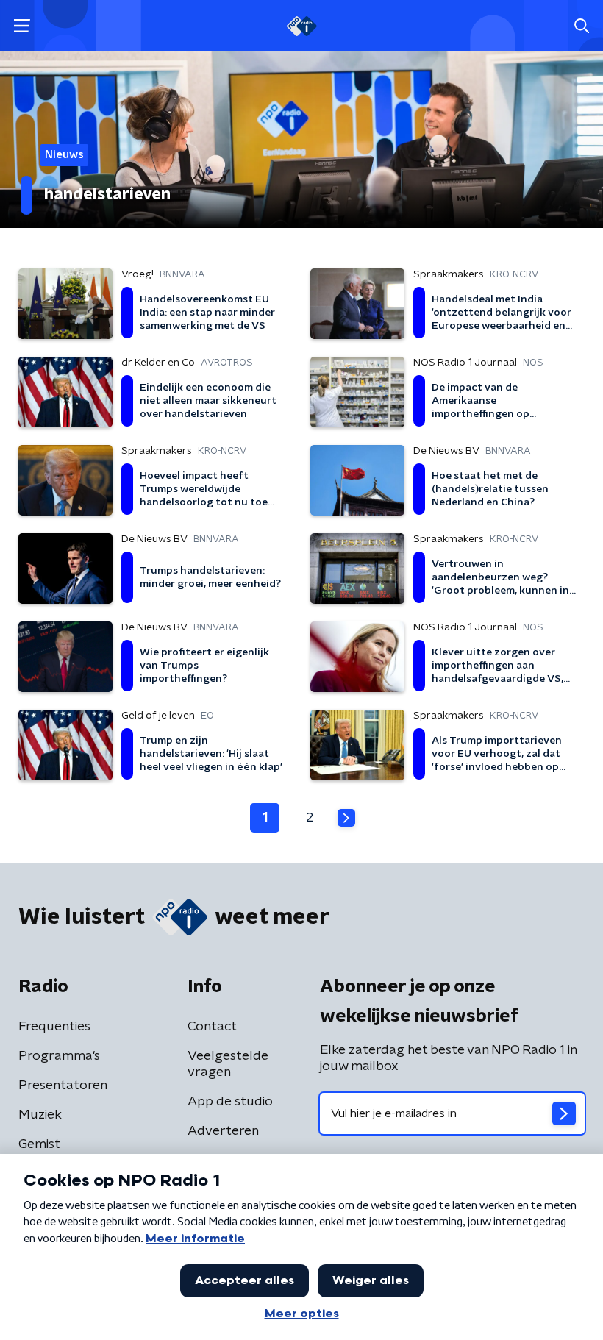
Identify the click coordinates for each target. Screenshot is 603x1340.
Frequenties (54, 1026)
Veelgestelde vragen (228, 1064)
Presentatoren (62, 1085)
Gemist (39, 1144)
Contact (212, 1026)
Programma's (59, 1056)
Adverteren (223, 1131)
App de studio (230, 1101)
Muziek (40, 1115)
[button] (21, 26)
